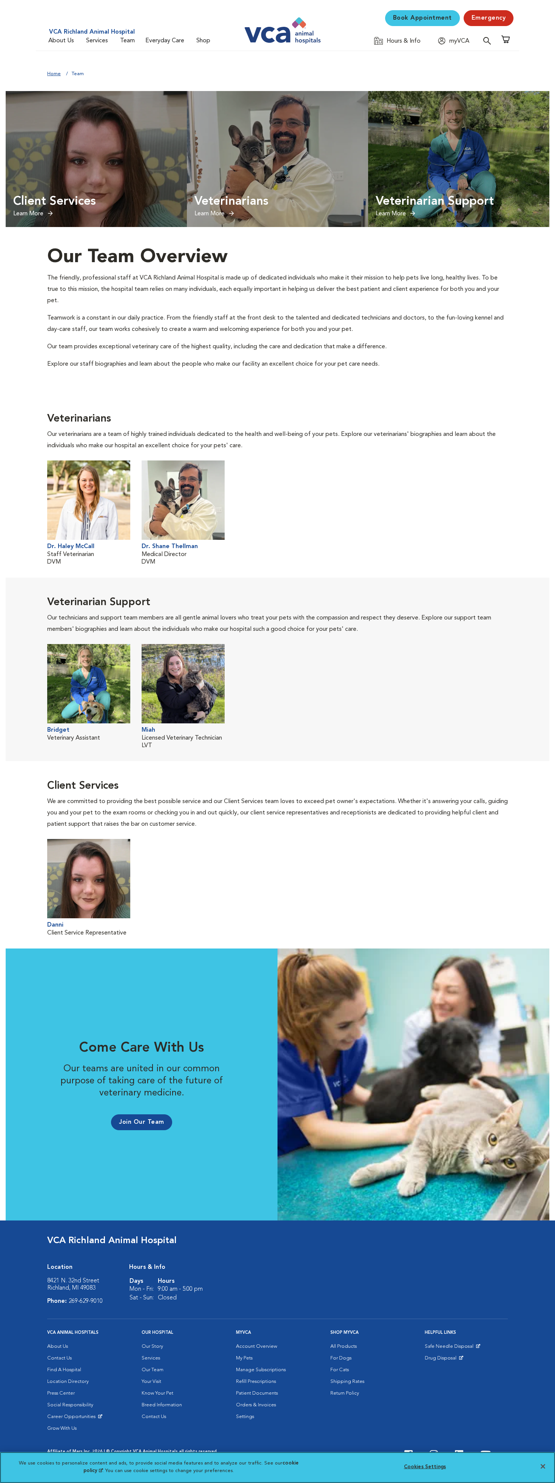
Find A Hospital (64, 1369)
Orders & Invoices (256, 1405)
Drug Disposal (444, 1360)
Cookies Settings (425, 1466)
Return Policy (344, 1393)
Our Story (152, 1346)
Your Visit (151, 1381)
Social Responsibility (70, 1405)
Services (97, 41)
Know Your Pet (157, 1393)
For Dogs (341, 1358)
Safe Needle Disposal (450, 1348)
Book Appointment (422, 18)
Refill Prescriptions (256, 1381)
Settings (245, 1416)
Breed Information (162, 1405)
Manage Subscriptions (261, 1369)
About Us (61, 41)
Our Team (152, 1369)
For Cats (339, 1369)
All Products (343, 1346)
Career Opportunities (72, 1418)
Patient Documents (257, 1393)
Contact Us (59, 1358)
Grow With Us (62, 1428)
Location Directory (68, 1381)
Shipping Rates (347, 1381)
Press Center (61, 1393)
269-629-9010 (86, 1301)
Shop (203, 41)
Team (127, 41)
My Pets (244, 1358)
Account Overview (256, 1346)
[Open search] (488, 40)
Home (54, 73)
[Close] (543, 1466)
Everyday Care (164, 41)
